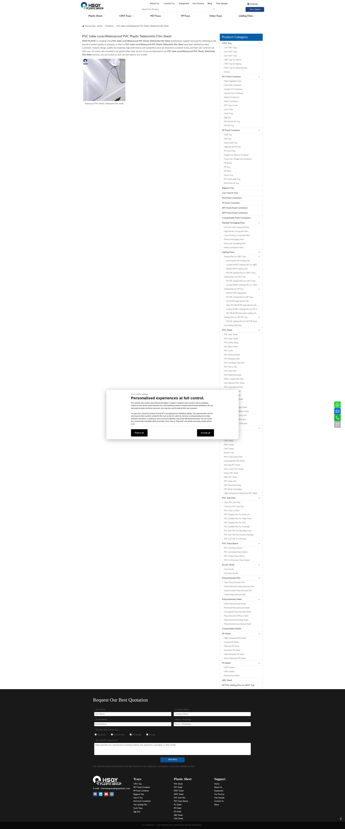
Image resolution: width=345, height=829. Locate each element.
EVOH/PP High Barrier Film (237, 301)
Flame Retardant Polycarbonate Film (239, 587)
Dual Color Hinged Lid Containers (238, 159)
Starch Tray (138, 798)
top (340, 818)
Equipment (184, 3)
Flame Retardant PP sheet (235, 658)
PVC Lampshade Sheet (233, 399)
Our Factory (198, 3)
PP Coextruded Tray (232, 179)
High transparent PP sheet (235, 638)
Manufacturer (119, 735)
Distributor (101, 735)
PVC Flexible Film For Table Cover (238, 519)
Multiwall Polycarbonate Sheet (236, 608)
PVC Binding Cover (232, 359)
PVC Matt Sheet (230, 403)
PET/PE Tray (229, 126)
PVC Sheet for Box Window (235, 424)
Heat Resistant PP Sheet (234, 654)
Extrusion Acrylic (231, 573)
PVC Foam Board (230, 543)
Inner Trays (228, 109)
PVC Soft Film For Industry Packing (238, 535)
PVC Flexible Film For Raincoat (236, 515)
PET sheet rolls (230, 481)
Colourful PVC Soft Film (234, 507)
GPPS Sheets (229, 668)
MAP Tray (228, 135)
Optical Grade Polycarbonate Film (238, 591)
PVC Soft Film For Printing (235, 539)
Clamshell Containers (232, 85)
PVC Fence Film (230, 367)
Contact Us (169, 3)
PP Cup (227, 167)
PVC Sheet (227, 330)
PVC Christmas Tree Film (234, 363)
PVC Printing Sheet (232, 355)
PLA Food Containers (232, 198)
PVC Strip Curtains (231, 511)
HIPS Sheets (229, 672)
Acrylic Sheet (228, 565)
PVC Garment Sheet (232, 391)
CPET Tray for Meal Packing (235, 68)
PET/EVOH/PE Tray (232, 122)
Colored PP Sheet (231, 642)
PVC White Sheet (231, 343)
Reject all (139, 433)
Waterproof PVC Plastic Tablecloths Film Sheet (104, 104)
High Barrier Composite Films (236, 231)
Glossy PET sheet (231, 473)
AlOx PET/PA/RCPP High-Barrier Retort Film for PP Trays (244, 305)
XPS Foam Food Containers (235, 208)
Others (227, 72)
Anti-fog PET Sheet (232, 465)
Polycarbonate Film (231, 578)
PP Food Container (231, 130)
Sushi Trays (228, 114)
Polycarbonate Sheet (232, 599)
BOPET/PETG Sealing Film (237, 269)
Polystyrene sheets (231, 676)
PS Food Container (231, 203)
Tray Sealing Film (140, 805)
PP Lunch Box (230, 151)
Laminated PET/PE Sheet (234, 461)
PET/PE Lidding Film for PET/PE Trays (241, 321)
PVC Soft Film (228, 498)
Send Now (172, 760)
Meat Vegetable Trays (233, 81)
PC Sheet (177, 805)
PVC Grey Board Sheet (233, 387)
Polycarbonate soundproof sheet (237, 624)
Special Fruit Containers (234, 93)
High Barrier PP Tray (232, 147)
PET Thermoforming (232, 485)
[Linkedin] (101, 794)
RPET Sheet (229, 445)
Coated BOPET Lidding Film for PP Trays (243, 309)
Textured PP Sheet (231, 646)
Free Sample (222, 3)
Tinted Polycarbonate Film (235, 595)
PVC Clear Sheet (231, 335)
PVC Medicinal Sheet (232, 375)
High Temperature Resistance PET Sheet (240, 493)
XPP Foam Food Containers (235, 213)
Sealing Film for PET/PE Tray (235, 317)
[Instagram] (112, 794)
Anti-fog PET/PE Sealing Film (238, 261)
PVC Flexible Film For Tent (235, 523)
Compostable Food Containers (236, 218)
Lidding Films (228, 252)
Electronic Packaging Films (235, 244)
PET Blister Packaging (233, 489)
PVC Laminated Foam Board (235, 552)
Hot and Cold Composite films (236, 227)
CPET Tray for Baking (233, 64)
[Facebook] (95, 794)
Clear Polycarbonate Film (234, 583)
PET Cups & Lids (231, 105)
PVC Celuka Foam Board (234, 556)
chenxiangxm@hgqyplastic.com (115, 788)
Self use (151, 735)
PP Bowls (228, 163)
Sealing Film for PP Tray (234, 289)
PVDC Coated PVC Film (234, 379)
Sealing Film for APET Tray (235, 257)
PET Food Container (231, 77)
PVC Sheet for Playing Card (235, 415)
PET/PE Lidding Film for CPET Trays (241, 281)
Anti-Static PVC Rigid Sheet (235, 407)
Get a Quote (255, 9)
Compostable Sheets (231, 629)
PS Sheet (226, 663)
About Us (155, 3)
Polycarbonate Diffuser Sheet (236, 616)
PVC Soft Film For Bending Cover (238, 531)
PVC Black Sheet (231, 347)
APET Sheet (229, 433)
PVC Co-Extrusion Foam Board (237, 560)
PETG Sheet (229, 437)
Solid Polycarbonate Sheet (235, 604)
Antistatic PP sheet (232, 650)
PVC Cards (228, 351)
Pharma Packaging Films (234, 239)
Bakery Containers (231, 97)
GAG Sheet (228, 441)
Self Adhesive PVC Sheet (234, 383)
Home (216, 784)
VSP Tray (227, 139)
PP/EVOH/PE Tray (231, 183)
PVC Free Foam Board (233, 548)
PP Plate (227, 171)
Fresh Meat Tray (230, 143)
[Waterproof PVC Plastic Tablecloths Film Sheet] (104, 80)
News (216, 805)
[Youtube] (106, 794)
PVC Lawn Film (230, 371)
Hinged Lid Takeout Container (236, 155)
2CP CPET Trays (230, 52)
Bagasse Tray (228, 188)
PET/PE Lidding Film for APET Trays (241, 273)
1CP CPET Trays (230, 48)
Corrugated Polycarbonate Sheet (237, 612)
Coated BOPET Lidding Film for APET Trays (244, 265)
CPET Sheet (229, 449)
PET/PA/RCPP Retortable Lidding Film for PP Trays (244, 313)
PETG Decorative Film (233, 457)
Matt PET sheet (230, 477)
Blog (210, 3)
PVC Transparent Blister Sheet (236, 411)
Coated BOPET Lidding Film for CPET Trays (244, 285)
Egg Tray (227, 118)
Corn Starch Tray (230, 193)
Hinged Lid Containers (233, 89)
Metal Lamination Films (234, 248)
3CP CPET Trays (230, 56)
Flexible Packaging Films (233, 223)
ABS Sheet (227, 680)
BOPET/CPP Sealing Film (236, 293)
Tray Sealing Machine (233, 325)
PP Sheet (226, 634)
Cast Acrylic (229, 569)
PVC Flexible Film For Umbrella (237, 527)
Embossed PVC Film (232, 395)
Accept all (205, 433)
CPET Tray (227, 43)
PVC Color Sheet (231, 339)
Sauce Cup (228, 175)
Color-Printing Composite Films (237, 235)
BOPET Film (229, 453)
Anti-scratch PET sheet (233, 469)
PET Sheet (227, 428)
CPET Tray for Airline (232, 60)
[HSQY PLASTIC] (107, 780)
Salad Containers (231, 101)
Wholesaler (136, 735)
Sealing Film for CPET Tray (235, 277)
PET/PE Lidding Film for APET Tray (238, 685)
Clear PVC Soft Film (232, 502)
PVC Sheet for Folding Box (235, 419)
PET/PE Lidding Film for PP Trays (239, 297)
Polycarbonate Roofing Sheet (236, 620)
